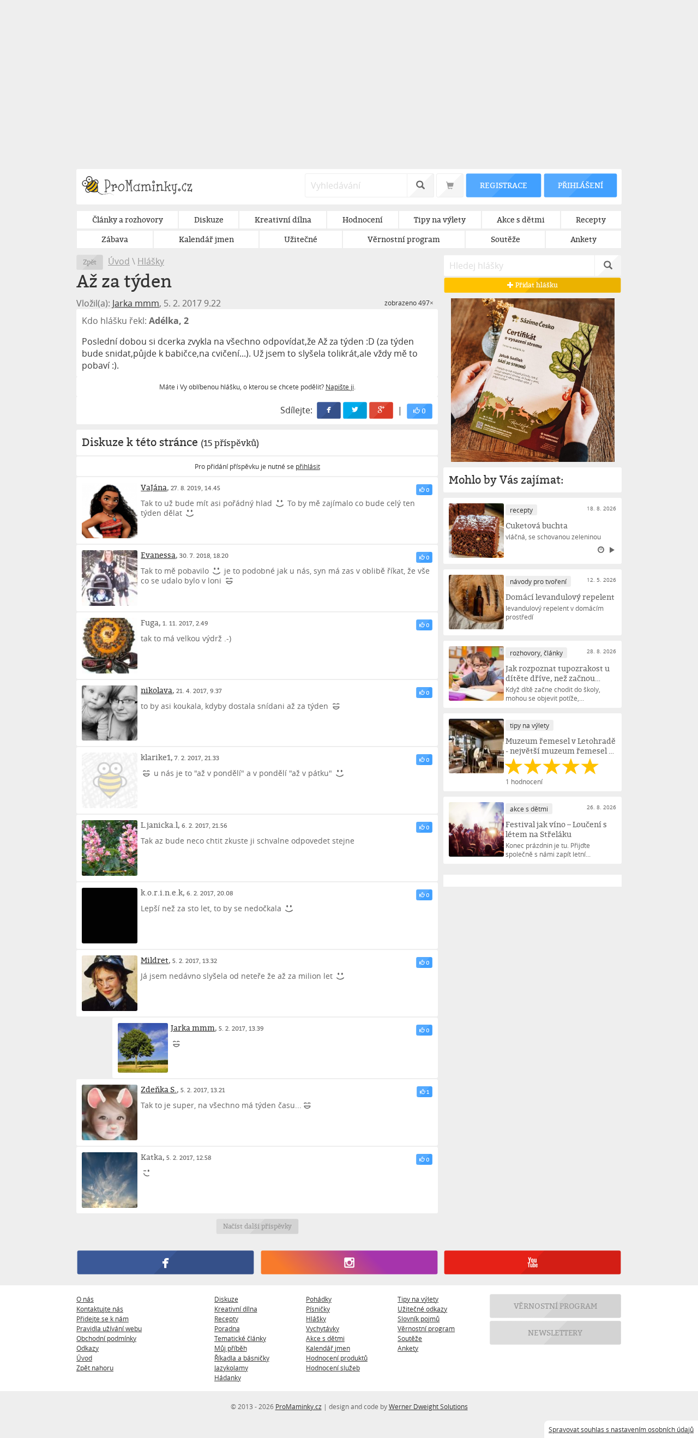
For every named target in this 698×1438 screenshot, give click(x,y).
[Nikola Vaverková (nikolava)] (109, 713)
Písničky (318, 1308)
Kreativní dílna (235, 1308)
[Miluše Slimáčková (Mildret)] (109, 983)
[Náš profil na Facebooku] (165, 1262)
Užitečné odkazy (422, 1308)
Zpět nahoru (94, 1367)
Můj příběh (230, 1348)
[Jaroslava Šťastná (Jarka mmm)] (142, 1048)
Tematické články (240, 1338)
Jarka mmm (135, 303)
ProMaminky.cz (298, 1406)
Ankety (408, 1348)
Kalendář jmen (328, 1348)
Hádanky (227, 1377)
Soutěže (410, 1338)
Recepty (226, 1318)
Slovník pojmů (419, 1318)
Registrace (503, 185)
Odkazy (87, 1348)
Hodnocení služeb (333, 1367)
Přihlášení (580, 185)
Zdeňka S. (159, 1089)
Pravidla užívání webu (109, 1328)
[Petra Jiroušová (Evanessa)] (109, 578)
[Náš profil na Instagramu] (349, 1262)
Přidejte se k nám (102, 1318)
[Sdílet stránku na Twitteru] (356, 410)
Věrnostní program (426, 1328)
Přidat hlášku (536, 285)
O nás (85, 1299)
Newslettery (555, 1332)
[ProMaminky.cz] (142, 186)
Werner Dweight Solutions (428, 1406)
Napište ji (340, 386)
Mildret (155, 960)
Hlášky (150, 261)
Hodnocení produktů (337, 1357)
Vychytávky (322, 1328)
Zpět (90, 262)
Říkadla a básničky (241, 1357)
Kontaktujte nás (99, 1308)
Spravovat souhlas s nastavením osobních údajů (621, 1429)
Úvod (119, 261)
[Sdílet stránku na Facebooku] (329, 410)
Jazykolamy (231, 1367)
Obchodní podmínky (106, 1338)
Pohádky (319, 1299)
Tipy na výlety (418, 1299)
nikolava (156, 690)
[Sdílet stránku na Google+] (382, 410)
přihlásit (308, 466)
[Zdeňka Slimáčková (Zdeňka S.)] (109, 1112)
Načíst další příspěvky (257, 1226)
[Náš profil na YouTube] (532, 1262)
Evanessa (158, 555)
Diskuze (226, 1299)
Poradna (227, 1328)
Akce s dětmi (325, 1338)
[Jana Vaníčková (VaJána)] (109, 510)
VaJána (154, 487)
